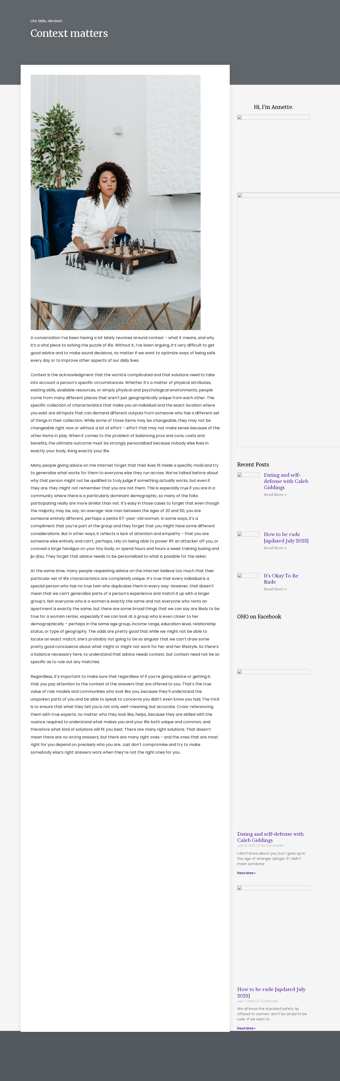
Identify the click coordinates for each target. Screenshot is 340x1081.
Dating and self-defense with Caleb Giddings (286, 481)
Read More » (275, 494)
